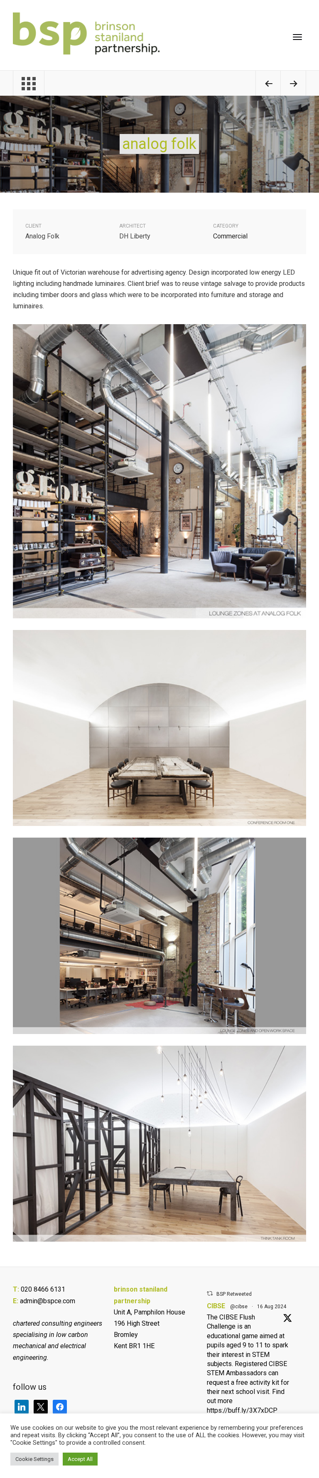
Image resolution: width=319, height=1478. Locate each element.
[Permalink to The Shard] (293, 85)
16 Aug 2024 (271, 1306)
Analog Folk (159, 144)
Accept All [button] (80, 1459)
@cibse (239, 1306)
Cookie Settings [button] (34, 1459)
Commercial (230, 236)
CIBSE (216, 1306)
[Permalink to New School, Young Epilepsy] (268, 85)
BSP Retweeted (234, 1294)
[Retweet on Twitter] (210, 1293)
